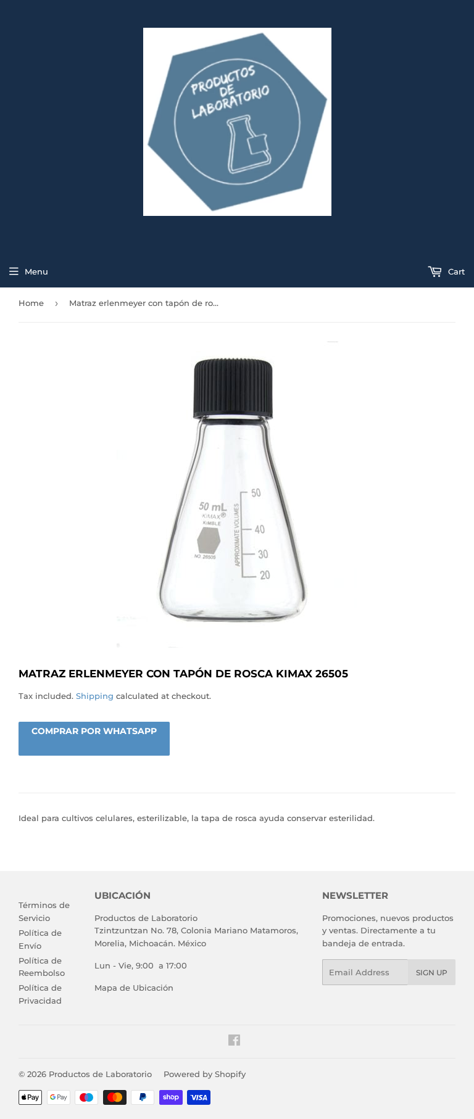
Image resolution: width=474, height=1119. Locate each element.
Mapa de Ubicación (133, 988)
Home (31, 303)
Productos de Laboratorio (100, 1074)
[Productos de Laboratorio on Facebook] (234, 1042)
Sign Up (431, 972)
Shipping (95, 696)
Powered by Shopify (205, 1074)
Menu (36, 271)
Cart (455, 271)
